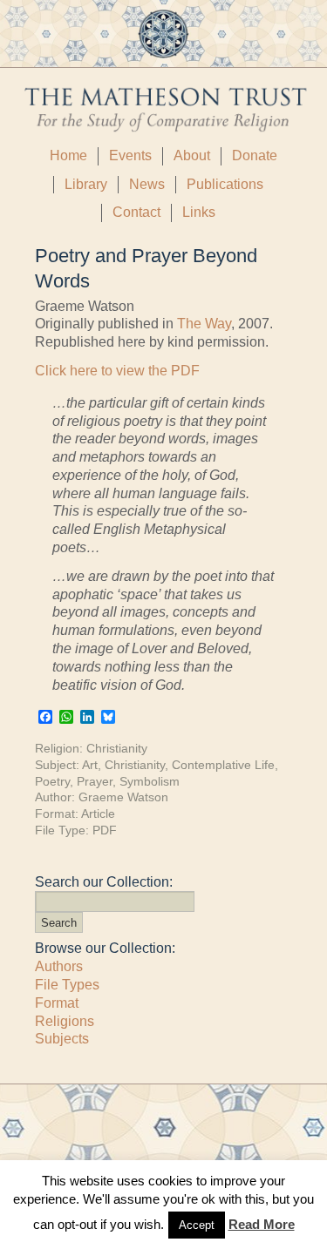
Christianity (116, 748)
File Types (67, 984)
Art (90, 765)
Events (130, 155)
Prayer (94, 781)
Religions (64, 1021)
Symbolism (149, 781)
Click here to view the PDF (117, 370)
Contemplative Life (223, 765)
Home (68, 155)
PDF (104, 830)
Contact (136, 212)
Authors (59, 966)
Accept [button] (197, 1225)
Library (86, 184)
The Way (204, 323)
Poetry (52, 781)
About (192, 155)
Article (98, 813)
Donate (254, 155)
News (147, 184)
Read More (261, 1224)
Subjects (62, 1038)
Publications (225, 184)
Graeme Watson (123, 797)
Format (56, 1003)
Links (198, 212)
